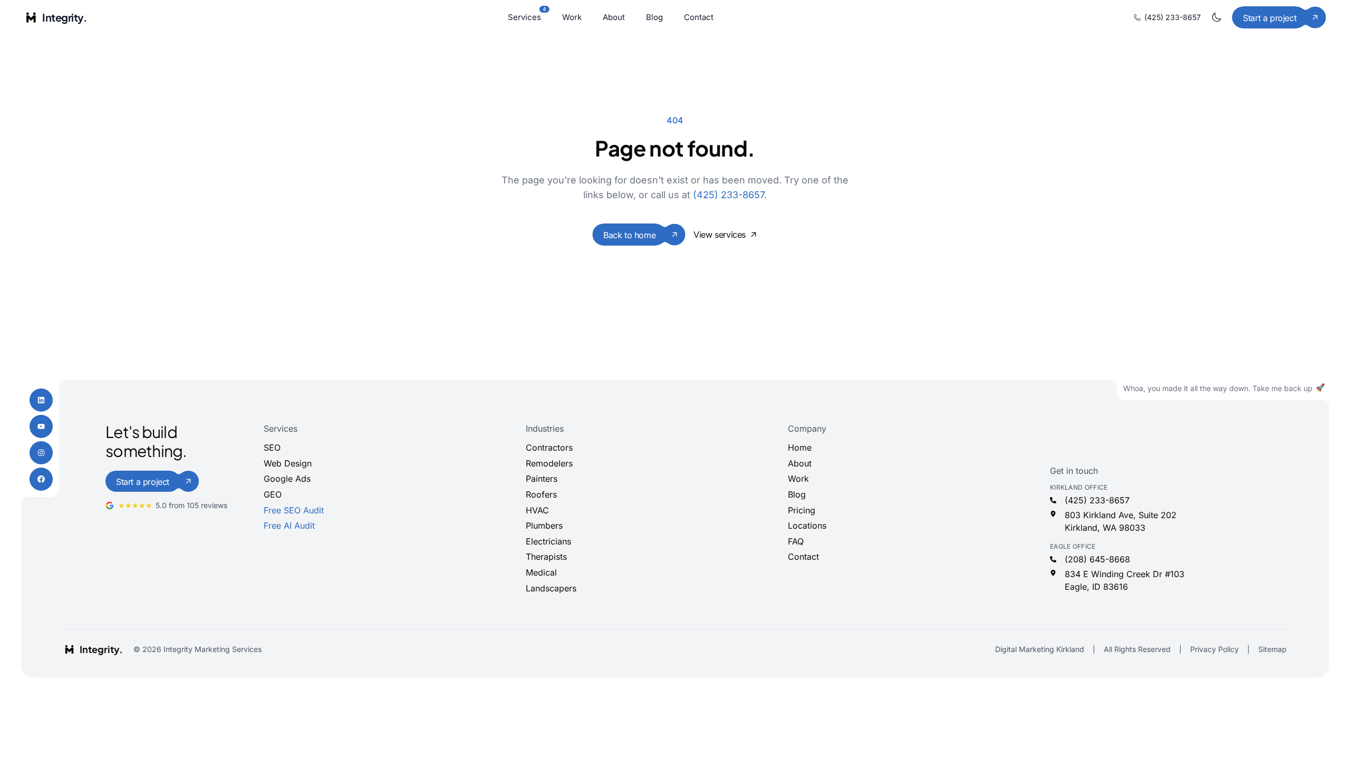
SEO (272, 447)
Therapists (546, 556)
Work (572, 17)
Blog (654, 17)
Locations (807, 525)
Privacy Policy (1214, 649)
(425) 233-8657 (1172, 17)
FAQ (796, 541)
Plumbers (544, 525)
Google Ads (287, 478)
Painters (541, 478)
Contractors (549, 447)
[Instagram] (41, 452)
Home (800, 447)
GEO (273, 494)
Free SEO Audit (294, 510)
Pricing (801, 510)
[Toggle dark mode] (1216, 17)
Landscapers (551, 588)
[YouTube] (41, 426)
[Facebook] (41, 479)
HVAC (537, 510)
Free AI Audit (289, 525)
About (614, 17)
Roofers (541, 494)
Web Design (288, 463)
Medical (541, 572)
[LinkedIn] (41, 400)
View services (719, 234)
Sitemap (1272, 649)
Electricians (548, 541)
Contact (698, 17)
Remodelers (549, 463)
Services (524, 16)
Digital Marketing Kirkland (1039, 649)
